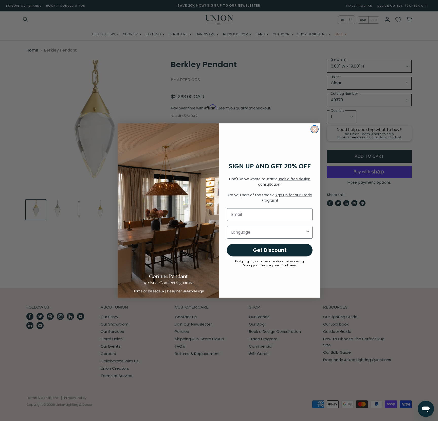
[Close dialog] (314, 129)
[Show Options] (307, 232)
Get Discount (270, 250)
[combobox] (268, 232)
